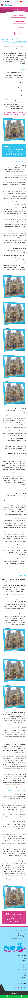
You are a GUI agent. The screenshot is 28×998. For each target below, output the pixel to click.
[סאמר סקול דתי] (8, 4)
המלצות (24, 973)
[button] (2, 5)
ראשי (25, 959)
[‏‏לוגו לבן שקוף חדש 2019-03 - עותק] (14, 994)
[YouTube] (21, 1)
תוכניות (24, 967)
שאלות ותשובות (22, 969)
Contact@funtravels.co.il (17, 938)
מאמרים (24, 978)
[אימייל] (16, 1)
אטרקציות (23, 965)
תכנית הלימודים (22, 963)
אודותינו (24, 961)
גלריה (25, 975)
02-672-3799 (19, 936)
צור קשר (24, 980)
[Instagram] (18, 1)
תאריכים (24, 971)
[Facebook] (23, 1)
